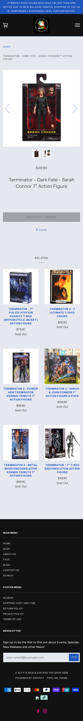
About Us (9, 554)
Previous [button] (10, 108)
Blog (6, 565)
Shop (6, 548)
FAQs (6, 559)
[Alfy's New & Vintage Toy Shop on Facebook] (38, 712)
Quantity (41, 195)
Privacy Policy (13, 614)
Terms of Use (12, 619)
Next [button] (72, 108)
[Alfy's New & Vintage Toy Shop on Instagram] (45, 712)
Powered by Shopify (29, 678)
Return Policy (13, 608)
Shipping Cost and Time (19, 603)
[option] (41, 108)
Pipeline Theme (57, 678)
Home (7, 46)
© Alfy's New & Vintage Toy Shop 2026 (41, 672)
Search (8, 575)
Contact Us (11, 570)
